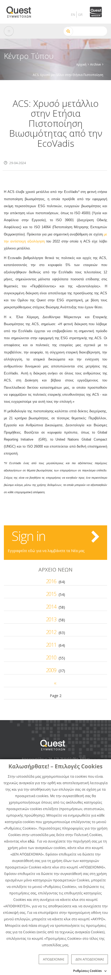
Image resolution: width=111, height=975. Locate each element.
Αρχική (81, 64)
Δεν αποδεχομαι (89, 959)
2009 (51, 670)
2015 (51, 593)
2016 (51, 581)
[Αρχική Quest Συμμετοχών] (21, 10)
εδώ (31, 841)
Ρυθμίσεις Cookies (87, 971)
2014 (51, 606)
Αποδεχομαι (53, 959)
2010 (51, 657)
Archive (95, 64)
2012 (51, 632)
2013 (51, 619)
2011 (51, 644)
